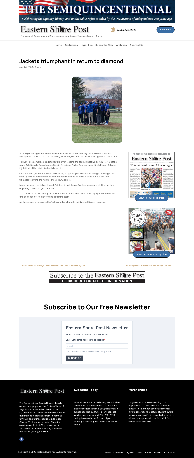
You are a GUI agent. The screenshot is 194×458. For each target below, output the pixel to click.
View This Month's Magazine (152, 254)
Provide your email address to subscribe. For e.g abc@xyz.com (88, 352)
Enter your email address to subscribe (85, 340)
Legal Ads (87, 45)
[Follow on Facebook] (21, 439)
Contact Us (136, 45)
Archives (121, 45)
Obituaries (71, 45)
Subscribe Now (104, 45)
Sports (38, 67)
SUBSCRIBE (74, 358)
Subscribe (165, 29)
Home (58, 45)
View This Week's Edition (152, 197)
